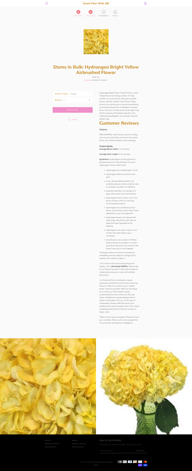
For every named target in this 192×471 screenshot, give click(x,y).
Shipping (88, 80)
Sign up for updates (110, 440)
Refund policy (51, 447)
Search (48, 440)
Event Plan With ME (96, 3)
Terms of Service (52, 444)
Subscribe (140, 450)
